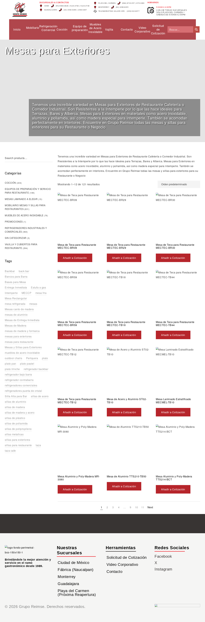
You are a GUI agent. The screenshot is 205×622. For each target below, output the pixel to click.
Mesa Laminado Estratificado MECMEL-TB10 (173, 400)
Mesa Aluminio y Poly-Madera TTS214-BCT (174, 477)
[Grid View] (147, 184)
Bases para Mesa (15, 282)
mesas (33, 304)
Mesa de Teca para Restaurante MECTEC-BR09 (77, 246)
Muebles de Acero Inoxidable (24, 215)
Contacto (114, 571)
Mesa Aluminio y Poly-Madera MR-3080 (79, 477)
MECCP (27, 293)
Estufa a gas (38, 287)
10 (136, 507)
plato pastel (27, 363)
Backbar (10, 271)
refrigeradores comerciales (21, 385)
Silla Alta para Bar (16, 396)
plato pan (10, 363)
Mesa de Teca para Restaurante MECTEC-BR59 (77, 323)
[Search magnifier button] (196, 29)
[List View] (153, 184)
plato (45, 358)
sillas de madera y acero (19, 412)
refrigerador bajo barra (18, 374)
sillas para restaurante (18, 445)
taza (38, 445)
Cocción (10, 182)
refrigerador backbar (36, 369)
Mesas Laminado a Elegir (21, 199)
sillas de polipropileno (18, 429)
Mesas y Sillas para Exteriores (23, 347)
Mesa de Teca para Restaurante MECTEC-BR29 (126, 246)
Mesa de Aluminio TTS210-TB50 (126, 476)
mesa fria (41, 293)
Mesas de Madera (15, 325)
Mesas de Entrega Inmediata (22, 320)
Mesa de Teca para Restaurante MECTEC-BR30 (175, 246)
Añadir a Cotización (75, 258)
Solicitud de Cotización (127, 557)
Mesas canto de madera (19, 309)
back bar (24, 271)
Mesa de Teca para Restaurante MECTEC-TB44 (175, 323)
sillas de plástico (15, 418)
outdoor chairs (13, 358)
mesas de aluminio (16, 314)
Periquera (32, 358)
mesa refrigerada (15, 304)
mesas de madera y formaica (22, 331)
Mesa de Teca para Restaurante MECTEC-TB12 (77, 400)
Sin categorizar (15, 237)
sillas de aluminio (15, 401)
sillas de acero (40, 396)
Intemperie (11, 293)
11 (142, 507)
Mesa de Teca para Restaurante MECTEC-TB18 (126, 323)
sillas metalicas (14, 434)
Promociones (14, 221)
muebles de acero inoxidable (22, 353)
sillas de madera (15, 407)
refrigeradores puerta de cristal (23, 391)
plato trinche (12, 369)
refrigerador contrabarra (19, 380)
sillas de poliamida (16, 423)
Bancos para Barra (16, 276)
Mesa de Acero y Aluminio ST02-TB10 (127, 400)
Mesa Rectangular (16, 298)
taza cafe (10, 450)
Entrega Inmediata (16, 287)
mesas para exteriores (18, 336)
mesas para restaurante (19, 342)
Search (51, 158)
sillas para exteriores (17, 440)
